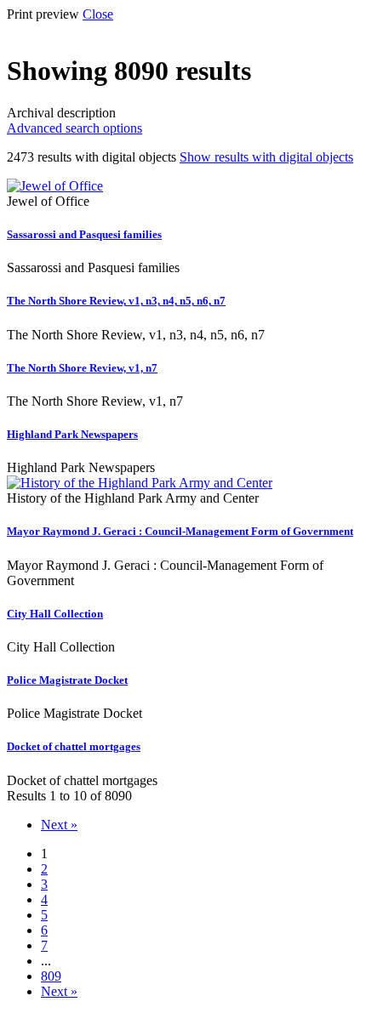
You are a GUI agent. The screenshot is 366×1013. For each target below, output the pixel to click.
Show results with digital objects (266, 157)
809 (51, 976)
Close (98, 14)
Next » (59, 824)
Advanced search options (74, 128)
